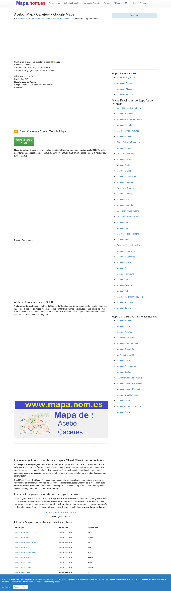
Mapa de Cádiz (123, 165)
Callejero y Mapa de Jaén (128, 216)
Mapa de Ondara (22, 572)
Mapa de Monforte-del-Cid (26, 532)
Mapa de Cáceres (125, 159)
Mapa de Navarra (124, 412)
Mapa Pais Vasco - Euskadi (129, 406)
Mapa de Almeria (124, 125)
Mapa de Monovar (23, 537)
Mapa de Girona (124, 199)
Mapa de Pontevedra (126, 250)
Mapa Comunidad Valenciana (130, 389)
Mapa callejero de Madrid (128, 233)
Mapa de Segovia (124, 262)
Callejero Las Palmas (126, 153)
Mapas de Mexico (124, 88)
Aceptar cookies (20, 587)
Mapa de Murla (21, 547)
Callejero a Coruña (125, 188)
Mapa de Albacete (125, 113)
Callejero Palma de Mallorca (129, 245)
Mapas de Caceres (61, 18)
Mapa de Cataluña (125, 360)
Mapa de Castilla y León (127, 394)
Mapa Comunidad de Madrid (129, 377)
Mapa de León (123, 222)
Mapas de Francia (125, 94)
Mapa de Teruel (124, 279)
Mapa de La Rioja (125, 400)
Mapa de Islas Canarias (127, 343)
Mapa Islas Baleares (126, 337)
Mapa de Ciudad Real (126, 176)
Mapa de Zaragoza (125, 308)
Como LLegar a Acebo (24, 141)
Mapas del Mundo (26, 18)
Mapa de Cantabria (125, 349)
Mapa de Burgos (124, 147)
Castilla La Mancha (125, 354)
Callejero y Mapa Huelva (128, 210)
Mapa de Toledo (124, 291)
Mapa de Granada (125, 205)
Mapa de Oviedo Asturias (128, 130)
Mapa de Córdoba (125, 182)
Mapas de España (92, 3)
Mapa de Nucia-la (23, 567)
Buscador (144, 3)
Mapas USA (130, 3)
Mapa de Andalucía (125, 320)
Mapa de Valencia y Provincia (130, 296)
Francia (107, 3)
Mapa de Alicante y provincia (129, 119)
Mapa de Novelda (23, 562)
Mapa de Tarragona (125, 273)
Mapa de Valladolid (125, 302)
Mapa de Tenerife (124, 285)
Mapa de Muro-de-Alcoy (25, 552)
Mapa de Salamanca (126, 256)
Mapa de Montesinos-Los (26, 542)
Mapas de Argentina (126, 77)
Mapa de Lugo (123, 228)
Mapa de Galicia (124, 371)
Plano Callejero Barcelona (128, 142)
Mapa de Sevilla (124, 268)
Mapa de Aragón (124, 326)
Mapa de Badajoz (124, 136)
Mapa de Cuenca (124, 193)
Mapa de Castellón (125, 170)
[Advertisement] (61, 37)
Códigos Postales (72, 3)
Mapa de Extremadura (126, 366)
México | (117, 3)
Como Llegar (54, 3)
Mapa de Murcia (124, 239)
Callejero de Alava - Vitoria (129, 107)
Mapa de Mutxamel (23, 557)
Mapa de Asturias (124, 331)
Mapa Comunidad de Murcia (129, 383)
